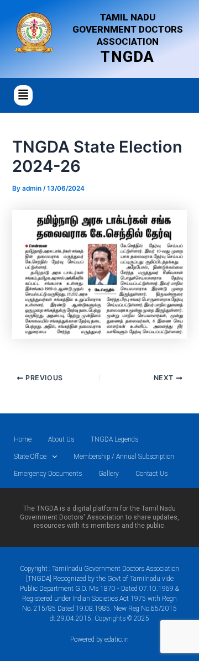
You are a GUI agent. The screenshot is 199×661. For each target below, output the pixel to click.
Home (23, 439)
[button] (23, 95)
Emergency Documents (48, 474)
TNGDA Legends (114, 439)
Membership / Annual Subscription (124, 456)
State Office (30, 456)
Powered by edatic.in (99, 639)
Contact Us (151, 474)
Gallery (108, 474)
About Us (61, 439)
